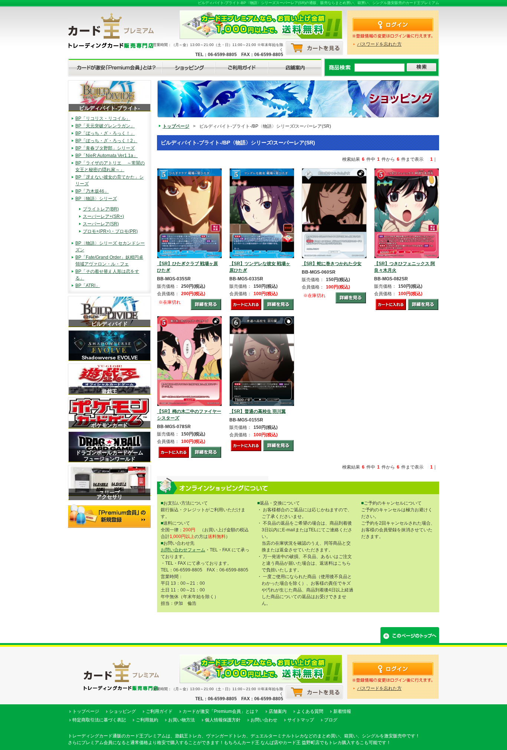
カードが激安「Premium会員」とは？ (221, 711)
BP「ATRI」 (87, 285)
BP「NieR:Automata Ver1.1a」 (106, 155)
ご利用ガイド (159, 711)
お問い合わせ (264, 720)
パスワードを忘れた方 (379, 44)
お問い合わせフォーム (183, 549)
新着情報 (342, 711)
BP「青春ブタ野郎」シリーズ (105, 148)
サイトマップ (300, 720)
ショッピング (122, 711)
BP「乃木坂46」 (92, 191)
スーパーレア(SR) (101, 223)
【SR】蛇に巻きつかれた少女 (332, 263)
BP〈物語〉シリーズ (96, 198)
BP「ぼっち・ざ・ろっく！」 (105, 133)
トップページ (176, 126)
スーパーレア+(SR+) (103, 216)
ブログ (330, 720)
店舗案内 (278, 711)
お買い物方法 (181, 720)
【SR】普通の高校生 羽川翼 (257, 411)
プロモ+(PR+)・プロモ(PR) (110, 231)
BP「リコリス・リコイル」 (102, 118)
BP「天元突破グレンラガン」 (105, 125)
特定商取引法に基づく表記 (99, 720)
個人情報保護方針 (223, 720)
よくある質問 (310, 711)
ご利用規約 (147, 720)
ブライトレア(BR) (101, 209)
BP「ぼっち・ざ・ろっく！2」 (106, 140)
